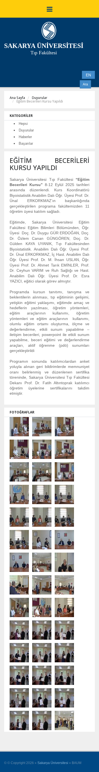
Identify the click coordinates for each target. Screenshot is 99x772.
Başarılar (26, 143)
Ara (85, 84)
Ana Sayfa (17, 97)
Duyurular (39, 97)
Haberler (25, 137)
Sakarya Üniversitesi (52, 763)
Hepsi (23, 124)
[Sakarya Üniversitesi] (49, 32)
